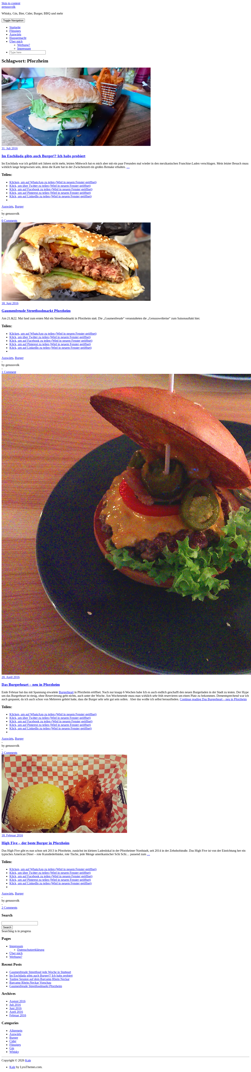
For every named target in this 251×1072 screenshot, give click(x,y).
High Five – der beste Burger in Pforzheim (35, 843)
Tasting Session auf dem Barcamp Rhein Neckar (39, 979)
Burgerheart (66, 692)
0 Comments (9, 220)
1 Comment (9, 372)
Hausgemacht (17, 38)
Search (7, 927)
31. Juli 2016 (10, 148)
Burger (19, 206)
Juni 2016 (15, 1008)
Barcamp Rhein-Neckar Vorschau (30, 982)
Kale (28, 1060)
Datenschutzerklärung (30, 949)
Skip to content (11, 3)
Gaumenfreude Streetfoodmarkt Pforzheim (36, 311)
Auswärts (15, 34)
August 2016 (17, 1001)
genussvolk (8, 6)
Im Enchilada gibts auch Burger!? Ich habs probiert (43, 156)
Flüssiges (15, 31)
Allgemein (15, 1030)
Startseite (15, 27)
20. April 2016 (11, 677)
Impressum (24, 48)
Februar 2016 (17, 1015)
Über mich (16, 41)
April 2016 (16, 1011)
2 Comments (9, 752)
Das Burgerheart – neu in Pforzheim (31, 684)
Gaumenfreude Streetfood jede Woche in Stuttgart (40, 972)
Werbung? (23, 45)
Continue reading (213, 699)
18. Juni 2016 (10, 303)
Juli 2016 (15, 1004)
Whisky (14, 1051)
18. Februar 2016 (12, 835)
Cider (12, 1041)
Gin (11, 1048)
